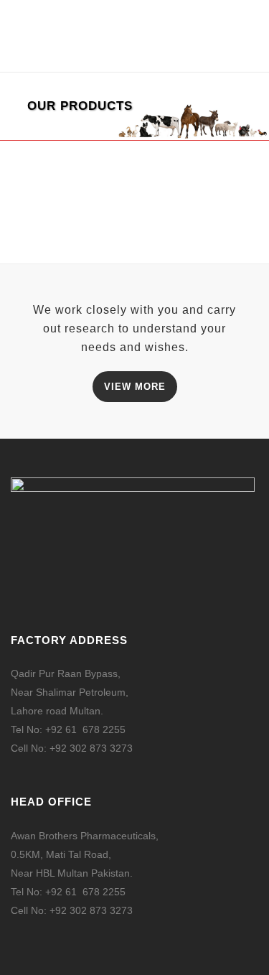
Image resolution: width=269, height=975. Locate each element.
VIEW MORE (135, 386)
